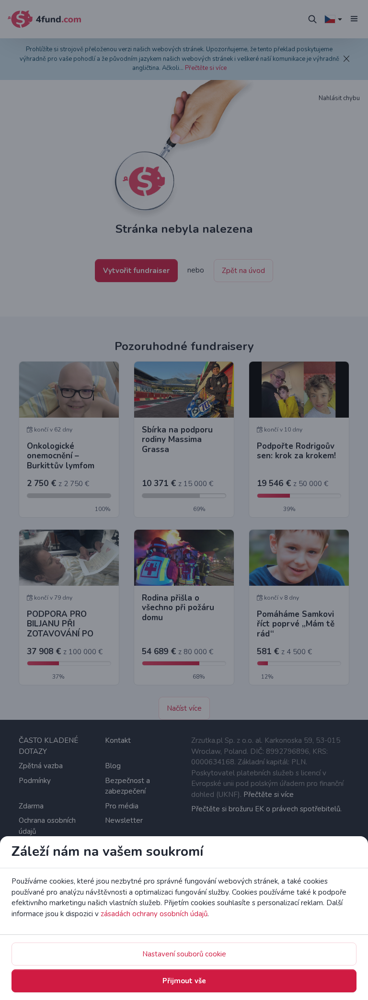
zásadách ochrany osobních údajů (154, 914)
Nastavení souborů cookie (184, 954)
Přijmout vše (184, 981)
